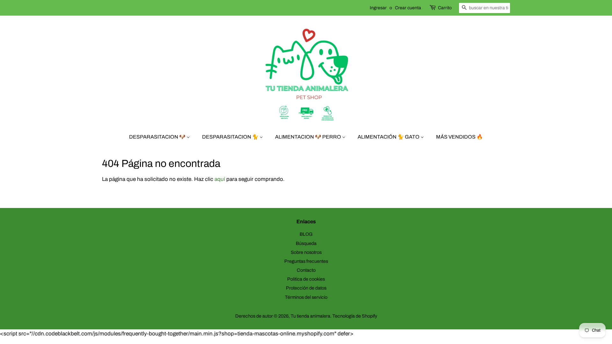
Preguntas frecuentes (306, 261)
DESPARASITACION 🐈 (230, 137)
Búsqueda (306, 243)
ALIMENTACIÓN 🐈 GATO (389, 137)
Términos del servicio (306, 297)
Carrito (445, 7)
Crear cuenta (408, 7)
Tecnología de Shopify (354, 316)
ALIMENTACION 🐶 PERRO (308, 137)
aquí (220, 179)
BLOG (306, 234)
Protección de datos (306, 287)
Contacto (306, 270)
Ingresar (378, 7)
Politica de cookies (306, 279)
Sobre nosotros (306, 252)
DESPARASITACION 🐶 (157, 137)
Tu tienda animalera (310, 316)
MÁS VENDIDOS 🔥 (459, 137)
